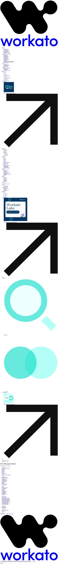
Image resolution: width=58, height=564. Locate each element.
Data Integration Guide (5, 503)
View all (3, 156)
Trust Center (3, 489)
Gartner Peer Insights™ (5, 510)
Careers (3, 472)
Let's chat (3, 461)
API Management (4, 479)
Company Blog (4, 492)
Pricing (3, 470)
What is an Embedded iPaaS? (6, 502)
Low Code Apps (4, 481)
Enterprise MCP (4, 484)
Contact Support (4, 507)
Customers (3, 471)
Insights (3, 483)
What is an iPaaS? (4, 496)
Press (2, 474)
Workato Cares (4, 473)
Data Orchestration (4, 480)
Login (3, 459)
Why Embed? (4, 497)
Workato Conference (5, 487)
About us (3, 469)
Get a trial (3, 460)
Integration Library (4, 493)
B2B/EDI (3, 482)
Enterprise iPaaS (4, 477)
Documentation (4, 488)
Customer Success (4, 491)
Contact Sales (4, 506)
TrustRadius (3, 511)
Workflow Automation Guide (6, 500)
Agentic (3, 478)
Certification (3, 490)
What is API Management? (5, 498)
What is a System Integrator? (6, 501)
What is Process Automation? (6, 499)
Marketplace (3, 494)
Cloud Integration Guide (5, 504)
